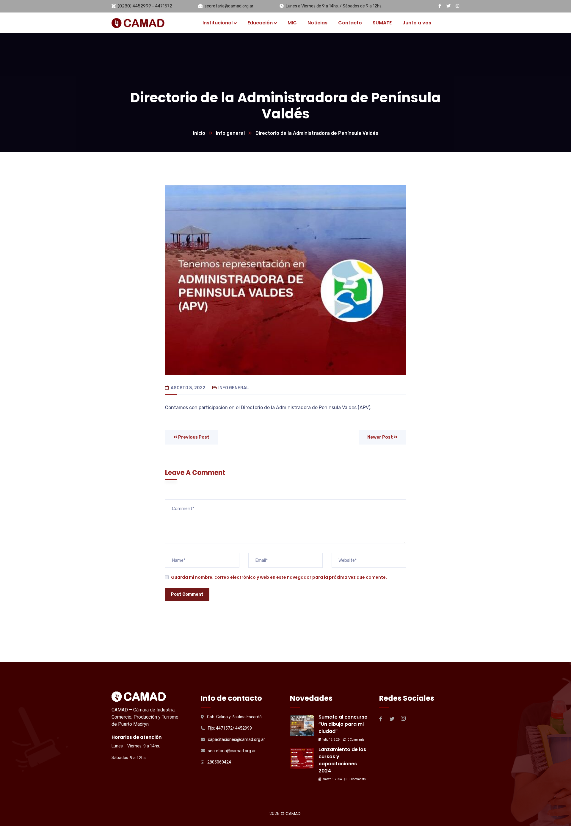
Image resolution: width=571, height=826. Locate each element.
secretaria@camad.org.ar (229, 6)
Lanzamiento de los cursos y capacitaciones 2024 (342, 760)
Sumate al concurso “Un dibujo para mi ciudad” (343, 724)
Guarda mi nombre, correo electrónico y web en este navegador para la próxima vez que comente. (279, 577)
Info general (230, 133)
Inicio (199, 133)
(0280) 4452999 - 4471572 (145, 6)
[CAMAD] (138, 23)
